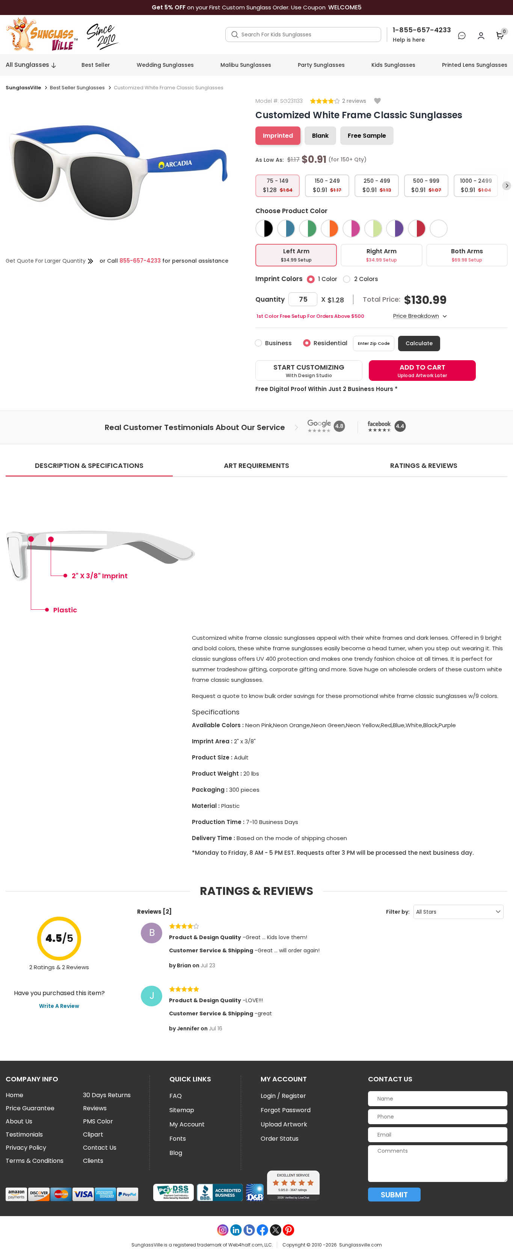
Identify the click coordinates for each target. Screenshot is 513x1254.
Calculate (419, 343)
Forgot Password (286, 1110)
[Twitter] (275, 1230)
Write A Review (59, 1006)
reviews (355, 101)
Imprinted (278, 135)
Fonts (177, 1138)
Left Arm (296, 255)
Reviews (95, 1108)
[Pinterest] (288, 1230)
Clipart (93, 1135)
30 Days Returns (107, 1095)
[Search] (234, 34)
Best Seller (95, 65)
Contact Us (99, 1148)
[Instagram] (223, 1230)
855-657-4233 (140, 261)
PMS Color (98, 1121)
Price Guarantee (30, 1108)
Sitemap (181, 1110)
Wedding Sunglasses (165, 65)
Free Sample (367, 135)
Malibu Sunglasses (245, 65)
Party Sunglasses (321, 65)
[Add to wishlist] (377, 101)
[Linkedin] (236, 1230)
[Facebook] (262, 1230)
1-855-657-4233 (422, 30)
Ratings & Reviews (423, 465)
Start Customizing (308, 370)
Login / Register (283, 1096)
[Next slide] (506, 185)
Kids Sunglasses (393, 65)
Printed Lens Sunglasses (474, 65)
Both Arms (467, 255)
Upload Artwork (284, 1124)
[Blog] (249, 1230)
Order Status (280, 1138)
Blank (320, 135)
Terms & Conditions (34, 1161)
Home (14, 1095)
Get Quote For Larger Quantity (46, 261)
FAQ (175, 1096)
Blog (175, 1153)
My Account (187, 1124)
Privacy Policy (26, 1148)
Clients (93, 1161)
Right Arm (381, 255)
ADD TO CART (422, 370)
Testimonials (24, 1135)
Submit (394, 1194)
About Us (19, 1121)
